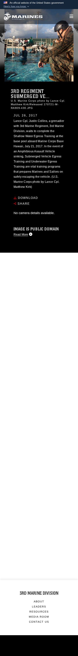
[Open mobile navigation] (71, 16)
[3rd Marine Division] (23, 16)
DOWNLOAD (27, 197)
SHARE (23, 203)
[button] (17, 6)
